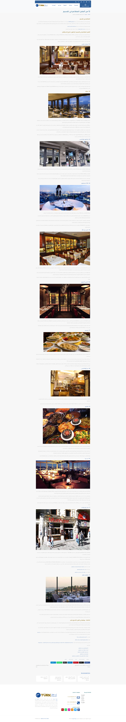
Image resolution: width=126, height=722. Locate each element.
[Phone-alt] (76, 2)
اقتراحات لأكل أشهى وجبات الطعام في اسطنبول (80, 656)
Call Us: (71, 702)
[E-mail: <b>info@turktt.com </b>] (78, 697)
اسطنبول (87, 659)
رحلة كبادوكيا (62, 642)
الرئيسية (76, 5)
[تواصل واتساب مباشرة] (85, 5)
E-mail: (72, 696)
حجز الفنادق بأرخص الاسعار (71, 26)
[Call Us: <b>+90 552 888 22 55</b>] (78, 702)
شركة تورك (55, 699)
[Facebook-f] (89, 2)
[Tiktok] (81, 2)
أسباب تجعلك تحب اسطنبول (83, 650)
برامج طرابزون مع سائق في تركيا (54, 642)
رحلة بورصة (40, 642)
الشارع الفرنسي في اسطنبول (83, 648)
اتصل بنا (54, 5)
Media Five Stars (45, 718)
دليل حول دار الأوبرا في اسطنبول (83, 652)
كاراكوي (66, 659)
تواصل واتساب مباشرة (85, 6)
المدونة (65, 5)
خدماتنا (70, 5)
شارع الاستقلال (71, 659)
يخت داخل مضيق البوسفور (81, 569)
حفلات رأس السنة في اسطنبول (80, 572)
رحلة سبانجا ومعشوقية (69, 642)
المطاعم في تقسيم (81, 659)
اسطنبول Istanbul (71, 21)
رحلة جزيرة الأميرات (46, 642)
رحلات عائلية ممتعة (81, 29)
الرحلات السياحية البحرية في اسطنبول (77, 566)
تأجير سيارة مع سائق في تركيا (82, 637)
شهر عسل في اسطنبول (84, 654)
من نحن (59, 5)
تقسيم (39, 632)
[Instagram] (84, 2)
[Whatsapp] (78, 2)
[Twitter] (86, 2)
